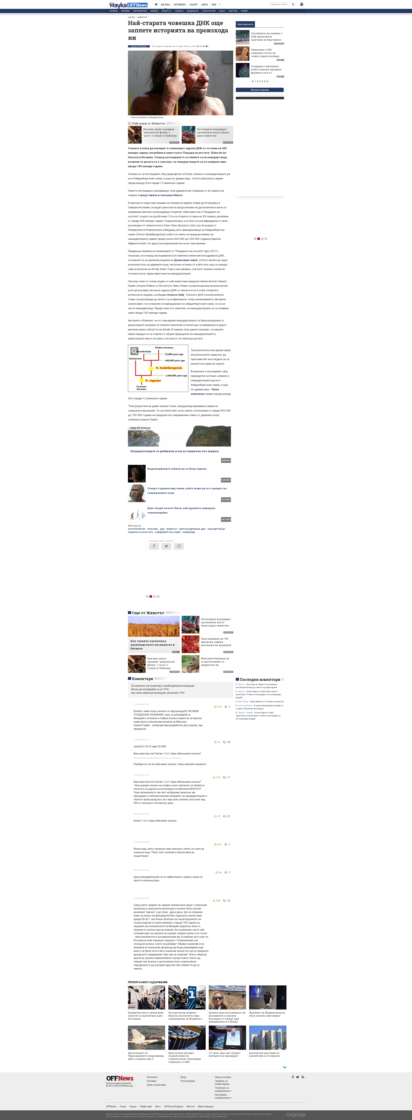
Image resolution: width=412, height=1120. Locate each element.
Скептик (233, 11)
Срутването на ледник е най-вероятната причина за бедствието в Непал (266, 38)
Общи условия (223, 1077)
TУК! (166, 689)
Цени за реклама (156, 1084)
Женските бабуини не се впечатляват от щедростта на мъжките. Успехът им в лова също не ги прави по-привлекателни (216, 666)
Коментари (142, 678)
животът (172, 529)
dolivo (241, 684)
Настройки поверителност (223, 1096)
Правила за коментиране (222, 1082)
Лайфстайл (146, 1106)
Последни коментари (260, 679)
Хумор (244, 11)
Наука (165, 4)
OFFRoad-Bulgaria (173, 1106)
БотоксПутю (245, 705)
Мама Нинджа (206, 1106)
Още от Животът (148, 612)
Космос (113, 11)
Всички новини (260, 89)
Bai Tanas (243, 701)
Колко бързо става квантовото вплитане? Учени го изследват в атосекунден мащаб (258, 694)
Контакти (152, 1077)
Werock (191, 1106)
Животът (166, 11)
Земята (154, 11)
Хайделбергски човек (167, 532)
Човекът (179, 11)
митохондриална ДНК (192, 529)
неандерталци (216, 529)
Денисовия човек (186, 260)
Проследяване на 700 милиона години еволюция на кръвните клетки (216, 643)
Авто (204, 4)
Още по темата (140, 427)
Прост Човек (245, 712)
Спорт (193, 4)
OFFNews (111, 1106)
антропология (136, 529)
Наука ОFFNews (139, 46)
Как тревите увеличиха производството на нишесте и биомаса (152, 644)
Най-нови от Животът (149, 123)
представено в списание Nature (161, 195)
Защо (222, 11)
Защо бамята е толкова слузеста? (267, 701)
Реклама (151, 1081)
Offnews (179, 4)
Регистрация (188, 1081)
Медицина (193, 11)
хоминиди (189, 532)
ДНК (162, 529)
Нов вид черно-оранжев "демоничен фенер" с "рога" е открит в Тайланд (160, 132)
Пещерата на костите (140, 532)
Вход (183, 1077)
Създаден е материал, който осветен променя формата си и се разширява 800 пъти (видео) (266, 73)
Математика (140, 11)
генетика (152, 529)
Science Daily (175, 294)
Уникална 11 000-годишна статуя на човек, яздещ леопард (265, 53)
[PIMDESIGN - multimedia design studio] (294, 1116)
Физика (125, 11)
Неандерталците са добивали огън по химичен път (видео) (174, 451)
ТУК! (182, 692)
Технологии (208, 11)
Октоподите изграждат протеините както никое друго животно (213, 132)
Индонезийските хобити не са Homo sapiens (177, 468)
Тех (213, 4)
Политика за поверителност (223, 1089)
